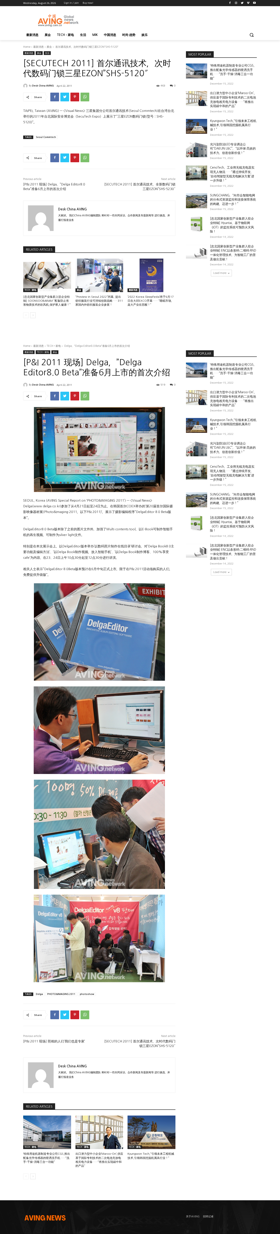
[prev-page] (26, 315)
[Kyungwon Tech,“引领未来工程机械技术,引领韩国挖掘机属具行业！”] (196, 126)
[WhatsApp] (84, 97)
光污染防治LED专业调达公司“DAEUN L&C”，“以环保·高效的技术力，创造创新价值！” (233, 148)
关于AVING (193, 1216)
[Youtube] (254, 3)
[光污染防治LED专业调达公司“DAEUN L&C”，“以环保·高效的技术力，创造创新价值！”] (196, 149)
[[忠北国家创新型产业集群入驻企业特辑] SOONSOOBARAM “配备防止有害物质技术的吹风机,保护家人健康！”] (47, 275)
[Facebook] (230, 3)
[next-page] (33, 315)
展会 (49, 47)
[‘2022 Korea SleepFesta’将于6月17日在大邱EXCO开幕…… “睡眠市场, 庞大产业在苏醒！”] (151, 275)
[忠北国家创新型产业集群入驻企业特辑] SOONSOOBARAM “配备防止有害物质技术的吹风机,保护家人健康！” (46, 300)
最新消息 (38, 47)
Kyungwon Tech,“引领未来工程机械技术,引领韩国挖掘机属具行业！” (233, 125)
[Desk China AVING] (26, 86)
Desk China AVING (43, 86)
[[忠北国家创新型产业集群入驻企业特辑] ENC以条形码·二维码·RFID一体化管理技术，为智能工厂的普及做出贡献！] (196, 251)
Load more (219, 273)
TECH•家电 (30, 290)
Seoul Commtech (46, 137)
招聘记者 (208, 1216)
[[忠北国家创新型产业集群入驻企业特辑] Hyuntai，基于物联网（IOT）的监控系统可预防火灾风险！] (196, 224)
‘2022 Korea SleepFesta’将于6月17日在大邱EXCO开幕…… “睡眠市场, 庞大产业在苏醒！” (151, 300)
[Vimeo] (248, 3)
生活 (47, 53)
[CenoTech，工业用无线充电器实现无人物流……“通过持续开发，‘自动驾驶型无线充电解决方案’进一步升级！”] (196, 173)
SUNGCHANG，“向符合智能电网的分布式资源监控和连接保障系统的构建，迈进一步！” (233, 199)
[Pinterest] (74, 97)
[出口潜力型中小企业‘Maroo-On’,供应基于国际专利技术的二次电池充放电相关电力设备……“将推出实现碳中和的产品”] (196, 98)
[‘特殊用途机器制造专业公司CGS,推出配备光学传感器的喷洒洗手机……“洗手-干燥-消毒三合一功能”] (196, 70)
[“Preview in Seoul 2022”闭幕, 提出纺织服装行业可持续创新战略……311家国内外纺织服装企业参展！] (99, 275)
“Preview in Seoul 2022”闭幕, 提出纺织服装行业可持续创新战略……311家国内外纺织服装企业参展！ (99, 300)
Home (26, 47)
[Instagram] (236, 3)
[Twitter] (242, 3)
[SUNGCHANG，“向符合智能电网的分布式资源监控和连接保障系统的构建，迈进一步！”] (196, 200)
